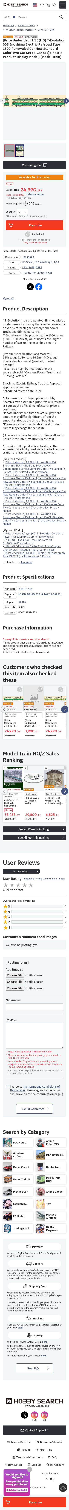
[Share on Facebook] (38, 286)
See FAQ (33, 1368)
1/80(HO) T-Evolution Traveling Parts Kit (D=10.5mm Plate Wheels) (27, 541)
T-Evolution (29, 272)
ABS (24, 267)
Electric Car (45, 272)
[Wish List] (42, 4)
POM (31, 267)
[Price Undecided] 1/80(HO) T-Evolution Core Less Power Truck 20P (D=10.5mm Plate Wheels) (33, 535)
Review (11, 1019)
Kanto (22, 602)
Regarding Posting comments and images (44, 878)
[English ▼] (35, 4)
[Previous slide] (2, 101)
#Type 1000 (8, 298)
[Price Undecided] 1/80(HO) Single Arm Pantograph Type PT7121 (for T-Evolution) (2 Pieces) (34, 554)
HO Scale (27, 262)
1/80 (56, 262)
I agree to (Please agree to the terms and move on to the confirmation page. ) (36, 1090)
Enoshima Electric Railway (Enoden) (39, 593)
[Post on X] (30, 286)
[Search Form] (54, 5)
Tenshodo (28, 257)
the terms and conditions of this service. (35, 1088)
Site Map (50, 1479)
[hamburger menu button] (62, 5)
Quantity (10, 211)
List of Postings (20, 871)
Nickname (13, 1000)
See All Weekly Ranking (33, 829)
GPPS (39, 267)
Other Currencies (35, 194)
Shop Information (50, 1473)
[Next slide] (66, 101)
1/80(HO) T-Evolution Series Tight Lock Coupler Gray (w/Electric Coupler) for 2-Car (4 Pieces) (32, 547)
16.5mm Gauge (43, 262)
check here (19, 1278)
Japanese (26, 562)
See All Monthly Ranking (34, 837)
